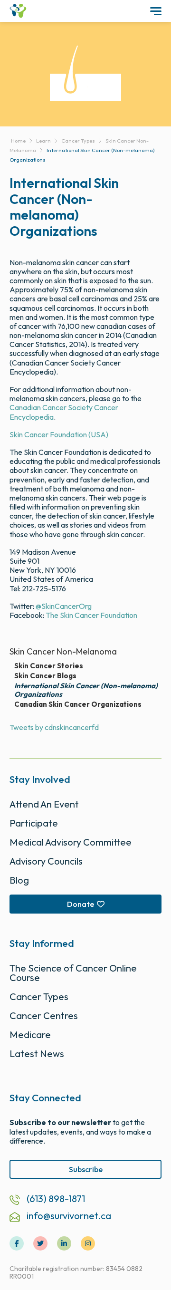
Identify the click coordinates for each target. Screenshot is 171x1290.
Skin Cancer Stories (48, 666)
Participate (34, 823)
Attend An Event (44, 804)
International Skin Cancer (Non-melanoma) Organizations (86, 690)
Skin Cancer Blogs (45, 676)
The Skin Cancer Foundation (91, 615)
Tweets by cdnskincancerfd (54, 727)
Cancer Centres (44, 1015)
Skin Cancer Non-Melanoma (63, 651)
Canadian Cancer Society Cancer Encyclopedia (64, 412)
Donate (80, 904)
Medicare (30, 1034)
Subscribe (86, 1169)
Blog (19, 880)
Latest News (37, 1053)
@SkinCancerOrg (64, 606)
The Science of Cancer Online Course (73, 972)
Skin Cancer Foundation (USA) (59, 434)
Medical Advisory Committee (71, 842)
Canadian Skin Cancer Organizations (78, 704)
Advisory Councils (46, 861)
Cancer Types (39, 996)
